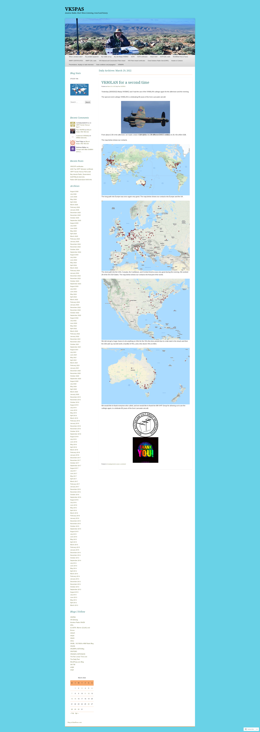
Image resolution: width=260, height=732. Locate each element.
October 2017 (74, 463)
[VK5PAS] (130, 36)
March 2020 (74, 392)
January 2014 (74, 579)
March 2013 (74, 605)
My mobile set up (106, 56)
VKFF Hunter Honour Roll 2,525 (80, 172)
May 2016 (73, 508)
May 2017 (73, 476)
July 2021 (73, 352)
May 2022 (73, 326)
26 (88, 704)
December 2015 (75, 521)
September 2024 (75, 252)
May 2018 (73, 444)
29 (75, 709)
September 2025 (75, 220)
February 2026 (75, 207)
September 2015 (75, 529)
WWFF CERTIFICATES (76, 60)
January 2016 (74, 518)
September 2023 (75, 284)
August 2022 (74, 318)
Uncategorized (111, 464)
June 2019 (73, 410)
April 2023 (73, 297)
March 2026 (74, 205)
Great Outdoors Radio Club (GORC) (158, 60)
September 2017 (75, 465)
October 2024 (74, 249)
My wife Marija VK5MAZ (121, 56)
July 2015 (73, 534)
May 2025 (73, 231)
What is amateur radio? (76, 56)
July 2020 (73, 384)
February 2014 (75, 576)
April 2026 (73, 202)
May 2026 (73, 199)
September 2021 (75, 347)
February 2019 (75, 421)
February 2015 (75, 547)
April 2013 (73, 603)
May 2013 (73, 600)
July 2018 (73, 439)
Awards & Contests (177, 60)
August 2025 (74, 223)
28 (72, 709)
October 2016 (74, 494)
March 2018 (74, 450)
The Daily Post (75, 659)
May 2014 (73, 568)
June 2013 (73, 597)
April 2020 (73, 389)
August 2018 (74, 436)
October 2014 (74, 558)
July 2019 (73, 407)
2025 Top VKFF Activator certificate (81, 169)
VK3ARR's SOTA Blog (77, 649)
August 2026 (74, 191)
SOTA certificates (142, 56)
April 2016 (73, 510)
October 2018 (74, 431)
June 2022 (73, 323)
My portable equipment (92, 56)
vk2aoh (72, 633)
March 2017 (74, 481)
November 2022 (75, 310)
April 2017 (73, 479)
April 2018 (73, 447)
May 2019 (73, 413)
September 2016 (75, 497)
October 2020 (74, 376)
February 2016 (75, 516)
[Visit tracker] (79, 95)
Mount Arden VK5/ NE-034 (83, 131)
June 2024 (73, 260)
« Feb (72, 713)
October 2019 (74, 402)
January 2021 (74, 368)
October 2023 (74, 281)
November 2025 (75, 215)
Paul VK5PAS (121, 86)
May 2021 (73, 357)
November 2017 (75, 460)
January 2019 (74, 423)
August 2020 (74, 381)
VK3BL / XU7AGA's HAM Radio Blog (82, 643)
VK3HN (72, 646)
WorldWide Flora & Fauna (180, 56)
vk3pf (72, 670)
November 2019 (75, 400)
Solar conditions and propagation (105, 64)
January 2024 (74, 273)
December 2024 (75, 244)
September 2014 (75, 560)
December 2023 (75, 276)
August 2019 (74, 405)
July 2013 (73, 595)
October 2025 (74, 218)
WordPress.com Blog (77, 662)
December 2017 (75, 458)
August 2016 (74, 500)
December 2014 (75, 552)
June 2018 (73, 442)
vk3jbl (72, 667)
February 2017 (75, 484)
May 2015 (73, 539)
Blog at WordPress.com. (75, 722)
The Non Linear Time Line (78, 657)
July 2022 (73, 321)
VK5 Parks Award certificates (136, 60)
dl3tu (71, 625)
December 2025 (75, 212)
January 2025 (74, 241)
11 (85, 693)
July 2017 (73, 471)
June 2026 (73, 197)
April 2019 (73, 415)
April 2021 (73, 360)
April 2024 (73, 265)
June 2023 (73, 292)
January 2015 (74, 550)
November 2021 (75, 342)
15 (75, 699)
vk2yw (72, 635)
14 (72, 699)
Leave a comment (121, 464)
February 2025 (75, 239)
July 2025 (73, 226)
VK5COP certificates (76, 166)
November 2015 (75, 523)
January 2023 (74, 305)
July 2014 (73, 563)
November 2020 (75, 373)
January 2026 (74, 210)
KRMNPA (121, 64)
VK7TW (72, 664)
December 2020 (75, 371)
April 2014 (73, 571)
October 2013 (74, 587)
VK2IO (72, 638)
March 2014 (74, 574)
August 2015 (74, 531)
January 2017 (74, 487)
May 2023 (73, 294)
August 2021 (74, 350)
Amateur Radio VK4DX (77, 622)
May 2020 (73, 386)
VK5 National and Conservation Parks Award (112, 60)
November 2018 (75, 429)
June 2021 (73, 355)
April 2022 (73, 328)
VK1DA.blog (74, 620)
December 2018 (75, 426)
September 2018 (75, 434)
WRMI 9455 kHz (81, 138)
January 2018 (74, 455)
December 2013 (75, 581)
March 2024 (74, 268)
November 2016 (75, 492)
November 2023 (75, 278)
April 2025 (73, 234)
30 (78, 709)
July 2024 (73, 257)
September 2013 (75, 589)
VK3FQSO (73, 651)
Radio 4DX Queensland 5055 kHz (81, 180)
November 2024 (75, 247)
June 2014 (73, 566)
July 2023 (73, 289)
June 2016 (73, 505)
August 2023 (74, 286)
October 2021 (74, 344)
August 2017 (74, 468)
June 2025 (73, 228)
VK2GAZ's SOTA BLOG (77, 654)
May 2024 (73, 263)
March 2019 (74, 418)
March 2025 (74, 236)
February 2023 (75, 302)
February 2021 (75, 365)
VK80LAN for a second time (125, 82)
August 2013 (74, 592)
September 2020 (75, 379)
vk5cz (72, 641)
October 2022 (74, 313)
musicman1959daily (82, 136)
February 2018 (75, 452)
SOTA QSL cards (165, 56)
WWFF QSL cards (91, 60)
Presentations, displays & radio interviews (81, 64)
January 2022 (74, 336)
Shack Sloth (153, 56)
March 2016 (74, 513)
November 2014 (75, 555)
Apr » (77, 713)
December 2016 (75, 489)
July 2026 (73, 194)
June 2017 (73, 473)
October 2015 (74, 526)
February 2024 (75, 270)
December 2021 (75, 339)
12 (88, 693)
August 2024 (74, 255)
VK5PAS (74, 9)
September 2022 (75, 315)
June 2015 (73, 537)
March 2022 (74, 331)
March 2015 (74, 545)
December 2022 (75, 307)
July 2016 (73, 502)
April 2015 (73, 542)
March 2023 (74, 299)
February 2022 (75, 334)
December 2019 (75, 397)
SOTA (133, 56)
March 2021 (74, 363)
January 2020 (74, 394)
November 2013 (75, 584)
